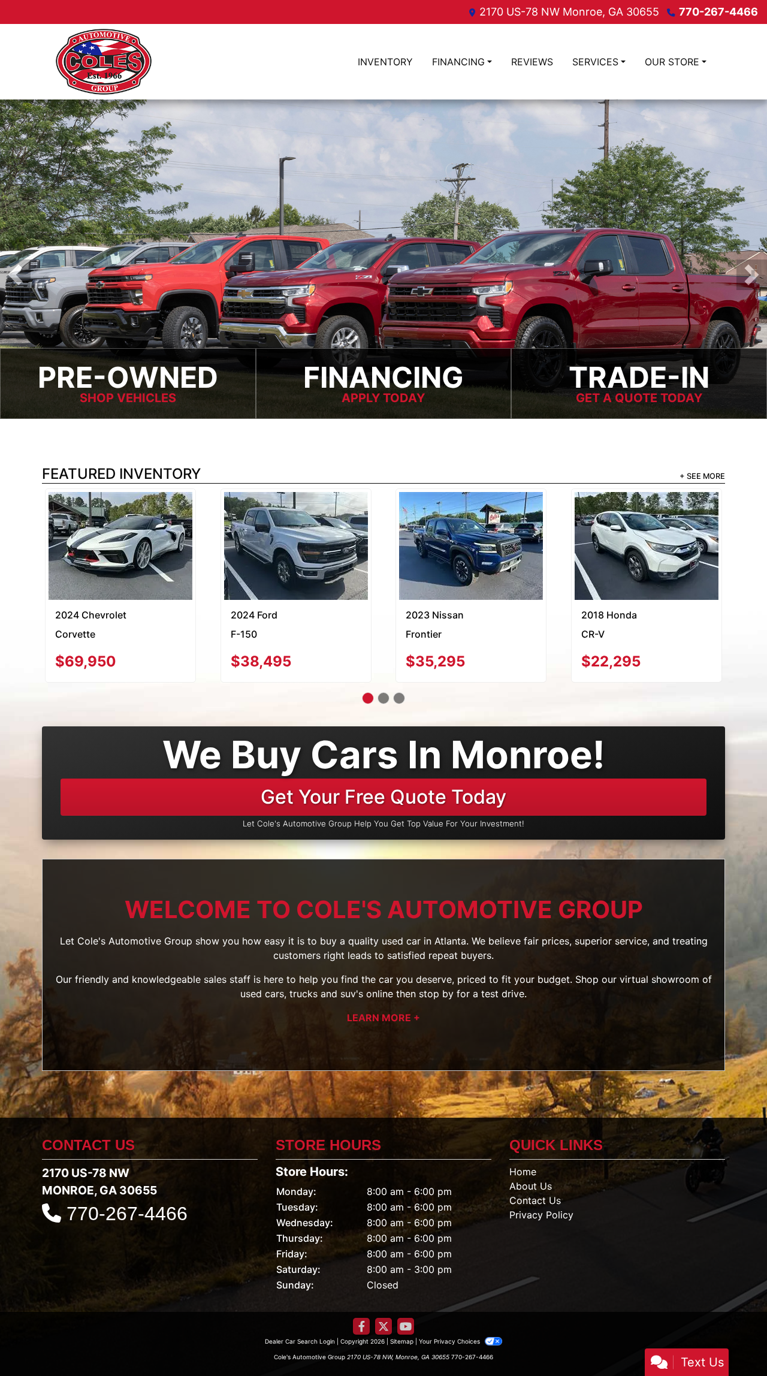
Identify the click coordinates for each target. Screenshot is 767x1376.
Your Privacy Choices (450, 1296)
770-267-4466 (718, 11)
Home (522, 1127)
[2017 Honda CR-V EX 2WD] (296, 518)
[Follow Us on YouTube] (405, 1282)
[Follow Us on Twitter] (383, 1282)
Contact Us (535, 1156)
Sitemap (401, 1296)
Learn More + (383, 973)
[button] (15, 274)
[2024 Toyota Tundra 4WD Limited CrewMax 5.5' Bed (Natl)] (471, 519)
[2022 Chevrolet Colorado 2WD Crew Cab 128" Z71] (121, 524)
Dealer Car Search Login (300, 1296)
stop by (436, 949)
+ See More (702, 476)
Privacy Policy (541, 1170)
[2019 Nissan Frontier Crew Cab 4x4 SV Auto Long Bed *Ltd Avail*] (646, 518)
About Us (530, 1142)
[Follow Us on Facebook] (361, 1282)
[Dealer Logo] (104, 62)
